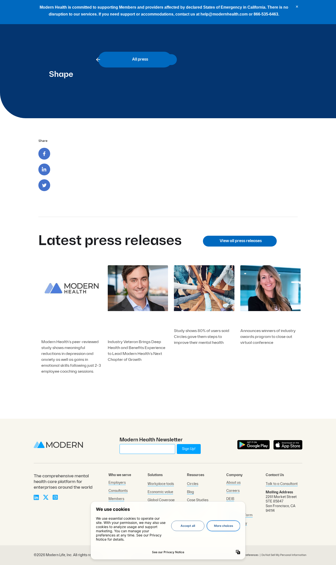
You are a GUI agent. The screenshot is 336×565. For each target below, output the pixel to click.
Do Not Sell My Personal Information (283, 555)
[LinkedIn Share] (44, 169)
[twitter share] (44, 185)
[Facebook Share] (44, 154)
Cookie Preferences (246, 555)
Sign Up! (188, 449)
